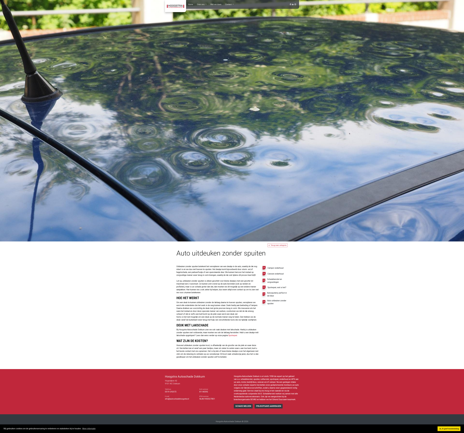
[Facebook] (290, 4)
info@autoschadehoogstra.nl (177, 399)
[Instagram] (295, 4)
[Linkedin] (292, 4)
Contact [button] (228, 4)
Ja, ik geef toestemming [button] (449, 429)
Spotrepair (232, 335)
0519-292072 (171, 392)
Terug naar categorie (278, 245)
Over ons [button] (201, 4)
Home (190, 4)
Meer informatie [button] (89, 429)
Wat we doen (215, 4)
